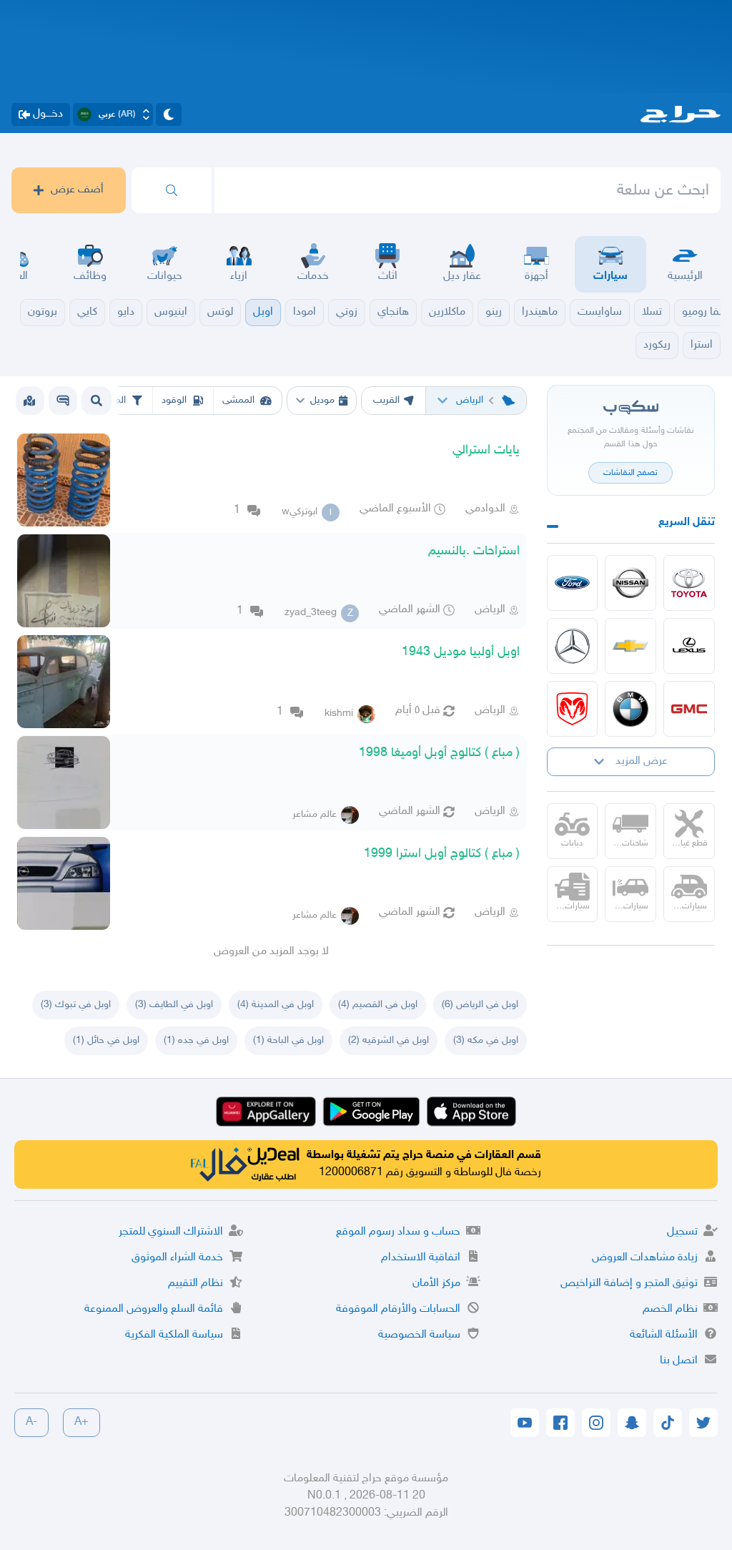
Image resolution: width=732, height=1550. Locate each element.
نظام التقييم (195, 1283)
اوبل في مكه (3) (485, 1040)
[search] (172, 190)
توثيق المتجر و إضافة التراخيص (629, 1283)
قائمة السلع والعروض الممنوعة (153, 1309)
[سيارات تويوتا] (689, 583)
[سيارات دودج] (572, 709)
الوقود (174, 400)
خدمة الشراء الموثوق (177, 1258)
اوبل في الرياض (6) (480, 1005)
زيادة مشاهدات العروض (645, 1258)
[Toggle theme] (169, 114)
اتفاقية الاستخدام (420, 1258)
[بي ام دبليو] (630, 709)
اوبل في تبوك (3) (76, 1005)
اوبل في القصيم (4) (377, 1005)
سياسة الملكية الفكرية (174, 1335)
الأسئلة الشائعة (664, 1335)
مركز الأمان (436, 1283)
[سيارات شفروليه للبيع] (630, 646)
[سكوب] (63, 400)
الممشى (238, 400)
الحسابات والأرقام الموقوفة (398, 1309)
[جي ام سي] (689, 709)
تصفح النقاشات (630, 473)
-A (31, 1422)
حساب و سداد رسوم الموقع (398, 1232)
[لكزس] (689, 646)
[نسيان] (630, 583)
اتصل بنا (679, 1361)
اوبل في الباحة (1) (288, 1040)
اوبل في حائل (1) (106, 1040)
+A (81, 1422)
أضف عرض (77, 190)
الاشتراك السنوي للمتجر (171, 1232)
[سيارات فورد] (572, 583)
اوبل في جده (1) (196, 1040)
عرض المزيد (641, 761)
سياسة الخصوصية (419, 1335)
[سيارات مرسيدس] (572, 646)
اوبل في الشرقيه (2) (388, 1040)
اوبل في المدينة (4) (275, 1005)
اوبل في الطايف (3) (174, 1005)
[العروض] (29, 400)
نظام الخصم (670, 1309)
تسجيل (682, 1232)
